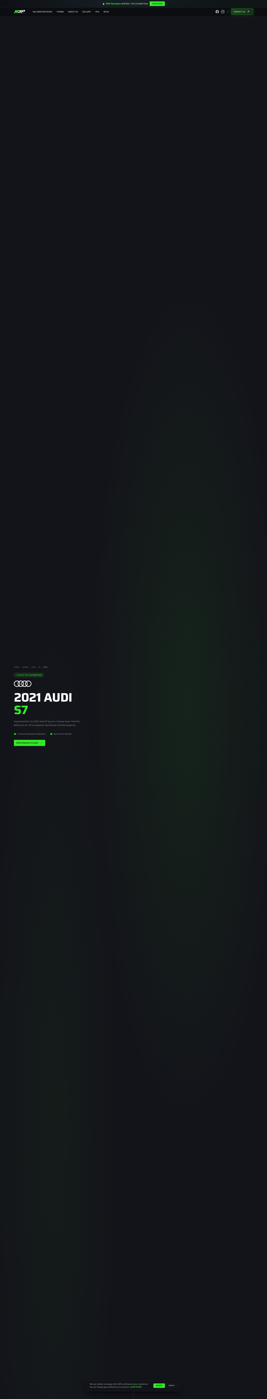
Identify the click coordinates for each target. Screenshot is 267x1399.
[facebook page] (217, 11)
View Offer (157, 3)
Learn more (136, 1387)
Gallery (86, 11)
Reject (172, 1385)
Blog (106, 11)
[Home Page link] (19, 11)
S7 (39, 667)
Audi (33, 667)
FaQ (97, 11)
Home (16, 667)
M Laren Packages (42, 11)
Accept (159, 1385)
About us (73, 11)
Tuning (60, 11)
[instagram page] (222, 11)
